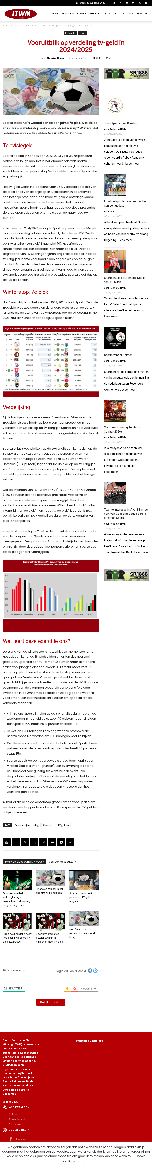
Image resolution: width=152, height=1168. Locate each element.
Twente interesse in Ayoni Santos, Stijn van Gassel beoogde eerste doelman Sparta (126, 514)
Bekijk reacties (50, 1002)
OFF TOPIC (96, 13)
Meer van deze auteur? (62, 861)
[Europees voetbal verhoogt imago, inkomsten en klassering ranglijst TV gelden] (17, 880)
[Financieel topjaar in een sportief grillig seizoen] (50, 877)
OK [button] (84, 1161)
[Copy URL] (70, 842)
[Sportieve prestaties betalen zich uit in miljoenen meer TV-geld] (50, 921)
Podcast (142, 13)
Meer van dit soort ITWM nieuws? (24, 861)
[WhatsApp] (7, 842)
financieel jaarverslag (27, 825)
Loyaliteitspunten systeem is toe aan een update (125, 203)
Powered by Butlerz (88, 1041)
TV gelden (63, 825)
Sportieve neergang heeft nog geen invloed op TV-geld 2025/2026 (17, 937)
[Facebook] (120, 3)
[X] (140, 3)
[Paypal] (133, 3)
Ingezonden (31, 25)
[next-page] (11, 949)
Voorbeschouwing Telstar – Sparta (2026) (122, 429)
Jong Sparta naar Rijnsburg (121, 123)
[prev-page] (5, 949)
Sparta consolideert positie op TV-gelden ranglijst (81, 897)
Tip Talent (126, 13)
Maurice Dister (55, 57)
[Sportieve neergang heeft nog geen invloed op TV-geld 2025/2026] (17, 921)
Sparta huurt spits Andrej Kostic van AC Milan (124, 280)
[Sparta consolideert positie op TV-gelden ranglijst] (84, 880)
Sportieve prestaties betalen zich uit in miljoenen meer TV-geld (49, 937)
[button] (114, 2)
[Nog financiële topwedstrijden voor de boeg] (84, 918)
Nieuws (66, 13)
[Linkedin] (34, 842)
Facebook (21, 1139)
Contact (110, 13)
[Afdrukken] (52, 842)
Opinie (17, 25)
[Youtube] (146, 3)
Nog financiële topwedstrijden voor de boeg (82, 933)
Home (54, 13)
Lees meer (132, 164)
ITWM (80, 13)
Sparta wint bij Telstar (118, 355)
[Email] (43, 842)
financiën (48, 825)
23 (110, 57)
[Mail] (127, 3)
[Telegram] (61, 842)
